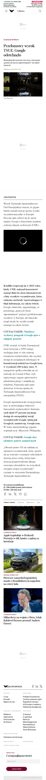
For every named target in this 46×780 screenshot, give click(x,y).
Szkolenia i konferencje (13, 737)
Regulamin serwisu (30, 702)
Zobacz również (9, 502)
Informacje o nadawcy (32, 704)
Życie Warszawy (29, 730)
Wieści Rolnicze (29, 727)
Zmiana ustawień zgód (32, 699)
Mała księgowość (30, 722)
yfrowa (20, 11)
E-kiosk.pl (27, 714)
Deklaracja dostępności (32, 707)
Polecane (20, 502)
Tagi (38, 502)
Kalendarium (28, 741)
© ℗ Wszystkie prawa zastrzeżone (18, 487)
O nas (6, 697)
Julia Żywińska (10, 197)
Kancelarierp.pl (29, 725)
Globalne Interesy (11, 40)
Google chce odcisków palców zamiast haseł (20, 438)
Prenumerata (9, 719)
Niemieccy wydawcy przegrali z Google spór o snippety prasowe (22, 335)
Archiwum (8, 722)
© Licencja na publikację (14, 485)
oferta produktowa (11, 745)
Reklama (7, 714)
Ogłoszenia (8, 717)
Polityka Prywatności (31, 697)
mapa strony (9, 741)
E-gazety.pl (27, 717)
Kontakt (7, 699)
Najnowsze (30, 502)
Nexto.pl (26, 719)
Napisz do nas (9, 702)
